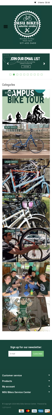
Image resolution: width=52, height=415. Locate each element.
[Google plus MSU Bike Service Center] (23, 362)
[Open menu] (5, 26)
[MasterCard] (27, 411)
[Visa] (34, 411)
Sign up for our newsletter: (26, 347)
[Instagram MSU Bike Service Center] (33, 362)
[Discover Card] (47, 411)
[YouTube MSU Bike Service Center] (28, 362)
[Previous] (8, 64)
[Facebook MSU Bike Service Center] (18, 362)
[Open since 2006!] (27, 62)
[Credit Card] (21, 411)
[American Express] (40, 411)
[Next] (44, 64)
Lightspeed (6, 407)
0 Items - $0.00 (44, 3)
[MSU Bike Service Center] (31, 27)
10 (41, 74)
